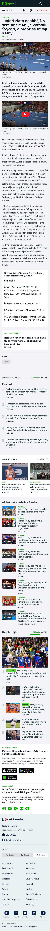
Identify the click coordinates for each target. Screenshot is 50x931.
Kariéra (29, 889)
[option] (9, 855)
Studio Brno (31, 873)
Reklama (30, 868)
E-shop (5, 894)
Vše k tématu (42, 459)
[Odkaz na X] (16, 808)
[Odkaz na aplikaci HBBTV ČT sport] (9, 777)
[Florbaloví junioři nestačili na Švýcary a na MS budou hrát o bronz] (25, 56)
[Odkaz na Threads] (27, 808)
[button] (25, 114)
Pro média (30, 863)
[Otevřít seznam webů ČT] (47, 3)
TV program (7, 863)
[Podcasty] (23, 10)
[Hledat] (41, 3)
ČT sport (5, 37)
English (5, 926)
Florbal (6, 17)
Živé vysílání (7, 868)
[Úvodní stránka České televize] (13, 819)
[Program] (30, 10)
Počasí (5, 889)
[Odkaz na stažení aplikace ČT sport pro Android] (26, 770)
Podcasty (6, 884)
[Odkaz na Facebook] (10, 808)
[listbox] (25, 855)
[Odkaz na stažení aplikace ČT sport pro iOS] (9, 770)
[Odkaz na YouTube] (21, 808)
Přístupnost (32, 926)
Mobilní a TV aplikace (11, 899)
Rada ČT (29, 884)
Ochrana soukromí (18, 926)
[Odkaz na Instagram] (4, 808)
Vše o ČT (5, 904)
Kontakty (30, 904)
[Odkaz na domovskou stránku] (13, 3)
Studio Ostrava (32, 878)
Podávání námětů (33, 894)
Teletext (6, 878)
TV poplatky (7, 873)
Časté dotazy (31, 899)
